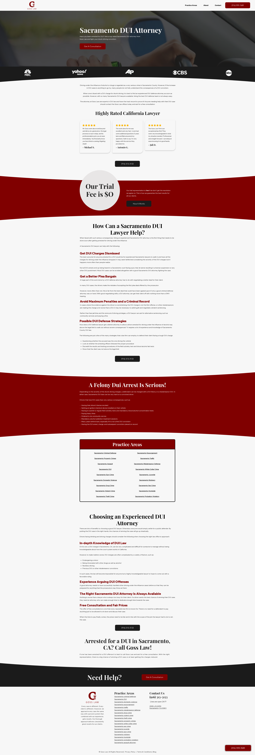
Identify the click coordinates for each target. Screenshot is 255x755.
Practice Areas (127, 444)
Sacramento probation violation (126, 740)
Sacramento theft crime (123, 718)
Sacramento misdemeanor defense (127, 710)
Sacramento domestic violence (125, 702)
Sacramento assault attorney (125, 743)
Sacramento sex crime (122, 726)
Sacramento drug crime (123, 713)
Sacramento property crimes (125, 721)
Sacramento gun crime (122, 732)
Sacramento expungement (124, 705)
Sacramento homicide (122, 737)
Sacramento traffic (121, 707)
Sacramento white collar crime (125, 724)
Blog (154, 752)
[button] (191, 5)
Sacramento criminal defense (125, 696)
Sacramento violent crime (123, 715)
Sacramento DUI (120, 699)
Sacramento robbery (122, 734)
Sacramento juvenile (121, 729)
